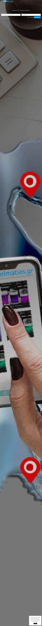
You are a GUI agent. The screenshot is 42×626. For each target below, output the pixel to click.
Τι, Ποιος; (2, 12)
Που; (22, 12)
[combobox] (31, 15)
